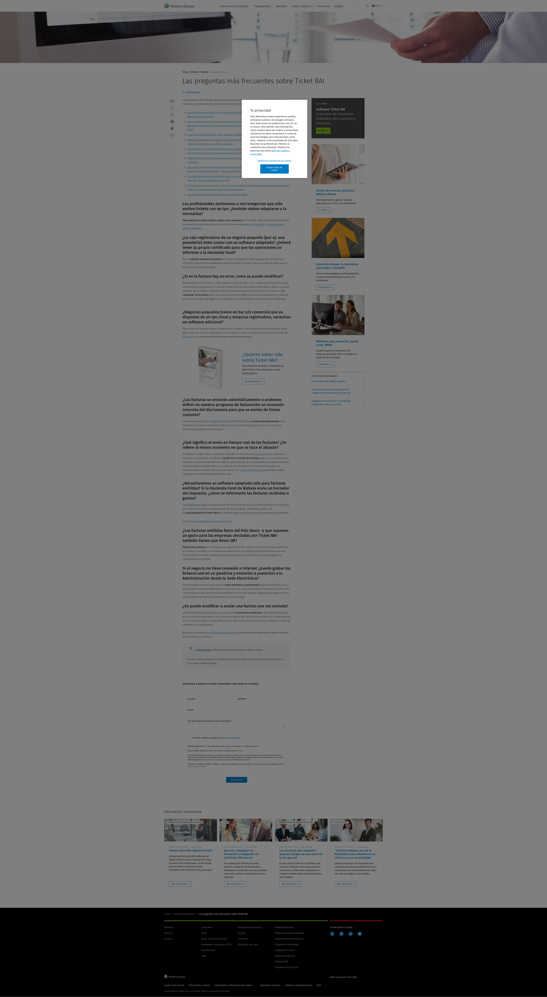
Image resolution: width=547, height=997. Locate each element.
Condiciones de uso (174, 985)
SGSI (319, 985)
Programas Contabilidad (287, 944)
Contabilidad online (284, 950)
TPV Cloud (187, 336)
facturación (260, 454)
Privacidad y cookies (199, 985)
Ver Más (321, 130)
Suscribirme (324, 287)
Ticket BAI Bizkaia (191, 504)
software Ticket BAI (220, 421)
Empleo (338, 6)
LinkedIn (350, 933)
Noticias (281, 6)
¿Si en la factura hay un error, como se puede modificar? (215, 134)
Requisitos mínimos (270, 985)
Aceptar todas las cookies (274, 169)
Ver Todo (322, 210)
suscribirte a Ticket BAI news (219, 632)
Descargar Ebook (252, 381)
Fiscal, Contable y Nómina (214, 938)
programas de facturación (252, 470)
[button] (172, 101)
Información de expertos (250, 927)
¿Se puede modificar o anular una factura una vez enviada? (217, 194)
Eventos (168, 938)
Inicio (167, 914)
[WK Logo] (174, 976)
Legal (204, 956)
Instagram (341, 933)
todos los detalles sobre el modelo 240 (211, 521)
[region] (274, 139)
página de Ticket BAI (254, 224)
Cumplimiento (208, 950)
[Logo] (181, 6)
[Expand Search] (367, 6)
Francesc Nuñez (193, 92)
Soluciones (206, 927)
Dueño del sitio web (248, 944)
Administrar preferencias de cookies (274, 160)
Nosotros (168, 927)
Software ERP (281, 961)
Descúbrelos (324, 364)
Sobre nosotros (302, 6)
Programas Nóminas (285, 956)
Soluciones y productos (234, 6)
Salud (204, 933)
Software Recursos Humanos (289, 938)
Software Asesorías (284, 927)
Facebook (332, 933)
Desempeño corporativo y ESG (216, 944)
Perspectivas (262, 6)
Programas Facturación (286, 967)
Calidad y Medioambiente (298, 985)
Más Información (178, 884)
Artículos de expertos (184, 914)
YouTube (359, 933)
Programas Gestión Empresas (289, 933)
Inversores (324, 6)
